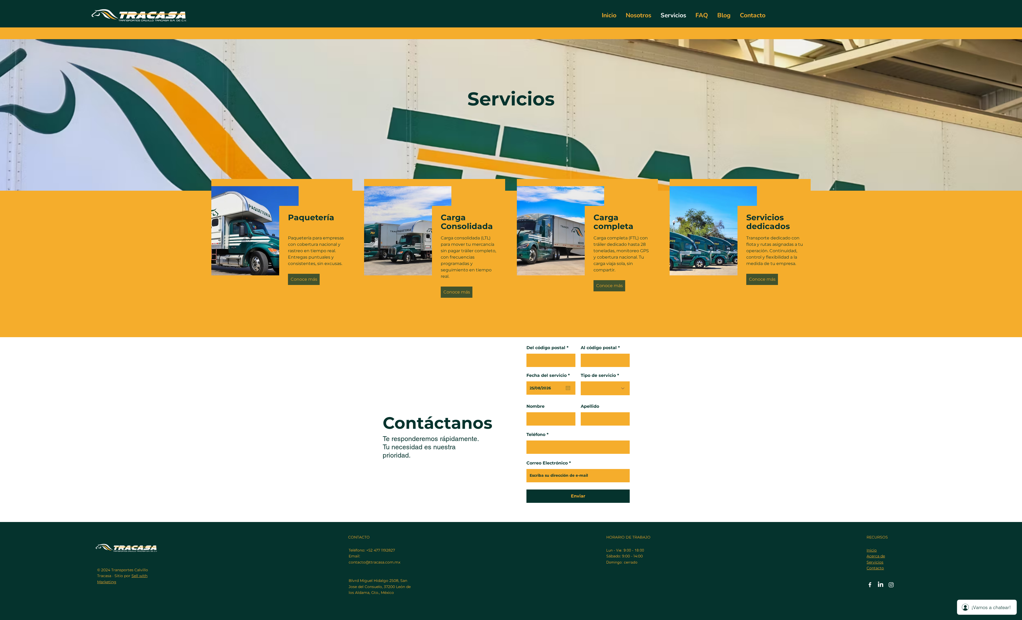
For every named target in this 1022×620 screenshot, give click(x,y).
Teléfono (535, 435)
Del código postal (545, 348)
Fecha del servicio (549, 375)
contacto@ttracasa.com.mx (374, 562)
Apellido (590, 406)
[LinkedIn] (880, 584)
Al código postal (599, 348)
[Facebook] (870, 584)
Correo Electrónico (547, 463)
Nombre (535, 406)
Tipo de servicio (598, 375)
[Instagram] (891, 584)
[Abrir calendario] (568, 388)
